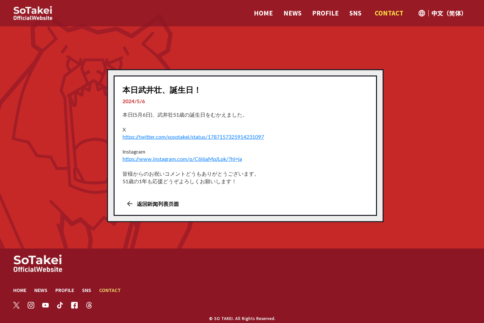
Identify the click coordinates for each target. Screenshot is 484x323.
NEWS (40, 290)
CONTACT (110, 290)
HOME (19, 290)
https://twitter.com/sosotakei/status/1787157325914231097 (193, 137)
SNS (86, 290)
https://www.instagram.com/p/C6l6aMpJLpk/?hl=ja (182, 159)
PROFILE (64, 290)
